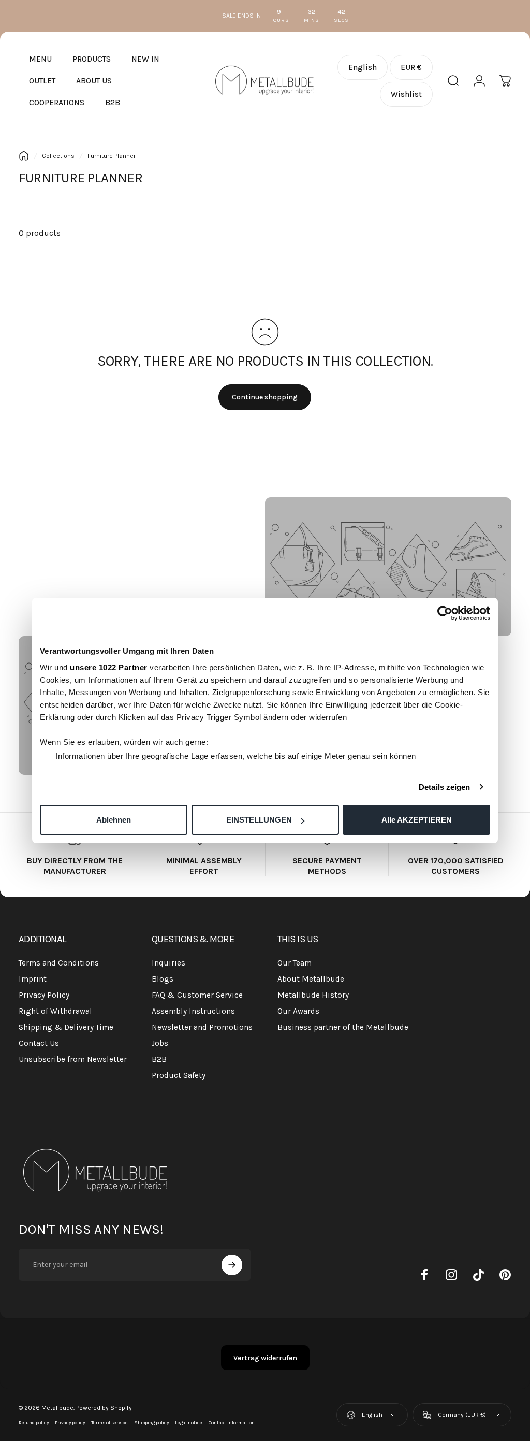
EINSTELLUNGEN (259, 819)
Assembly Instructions (193, 1011)
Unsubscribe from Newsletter (73, 1059)
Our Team (294, 963)
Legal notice (188, 1422)
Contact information (232, 1422)
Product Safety (178, 1075)
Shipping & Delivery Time (66, 1027)
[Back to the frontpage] (24, 156)
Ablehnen (113, 819)
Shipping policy (151, 1422)
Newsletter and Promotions (202, 1027)
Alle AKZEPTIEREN (416, 819)
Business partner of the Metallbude (342, 1027)
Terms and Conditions (59, 963)
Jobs (160, 1043)
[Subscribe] (232, 1265)
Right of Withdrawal (55, 1011)
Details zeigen (444, 787)
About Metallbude (310, 979)
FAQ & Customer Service (197, 995)
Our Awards (298, 1011)
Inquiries (168, 963)
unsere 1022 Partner (109, 667)
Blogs (162, 979)
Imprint (33, 979)
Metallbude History (313, 995)
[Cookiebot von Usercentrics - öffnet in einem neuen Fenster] (445, 613)
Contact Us (39, 1043)
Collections (58, 156)
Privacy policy (70, 1422)
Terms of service (109, 1422)
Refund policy (34, 1422)
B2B (159, 1059)
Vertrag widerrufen (265, 1357)
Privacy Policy (44, 995)
